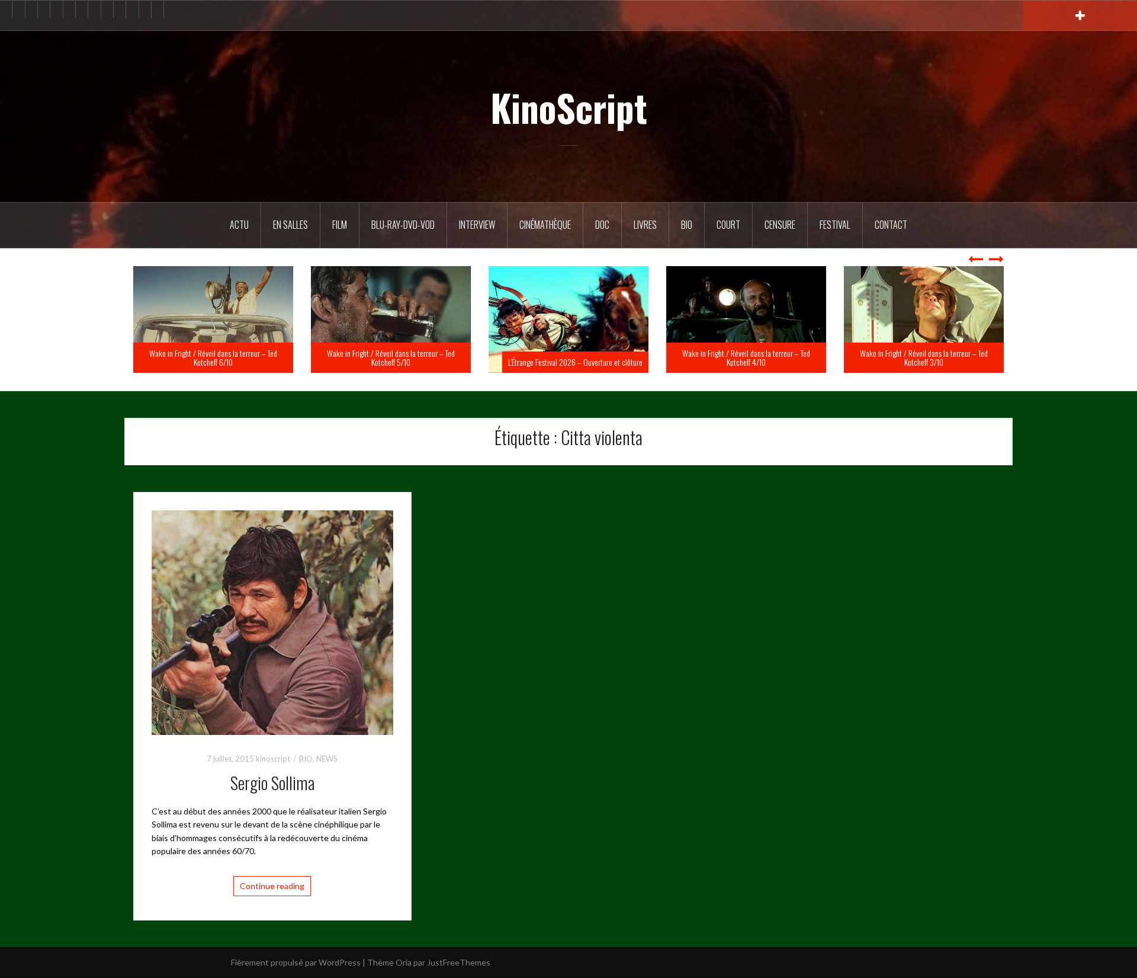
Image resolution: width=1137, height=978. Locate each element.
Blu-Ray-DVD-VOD (403, 225)
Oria (404, 962)
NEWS (327, 758)
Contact (891, 225)
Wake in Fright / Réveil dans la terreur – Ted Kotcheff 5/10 (568, 357)
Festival (835, 225)
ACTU (239, 225)
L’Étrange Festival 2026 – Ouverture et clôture (753, 362)
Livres (645, 225)
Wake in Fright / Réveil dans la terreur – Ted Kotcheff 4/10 (924, 357)
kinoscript (273, 758)
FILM (339, 225)
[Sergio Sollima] (272, 621)
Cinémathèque (545, 225)
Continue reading (272, 886)
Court (728, 225)
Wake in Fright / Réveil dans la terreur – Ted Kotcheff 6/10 (391, 357)
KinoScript (568, 107)
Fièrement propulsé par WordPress (296, 962)
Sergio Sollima (272, 783)
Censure (780, 225)
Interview (477, 225)
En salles (290, 225)
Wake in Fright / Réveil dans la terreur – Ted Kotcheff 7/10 (213, 357)
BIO (686, 225)
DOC (602, 225)
